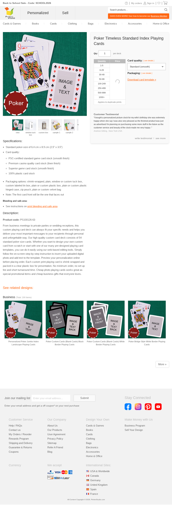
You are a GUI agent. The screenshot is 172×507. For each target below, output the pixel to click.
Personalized (38, 13)
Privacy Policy (55, 438)
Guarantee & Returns (20, 447)
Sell (65, 13)
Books (89, 429)
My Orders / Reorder (20, 434)
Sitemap (51, 443)
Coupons (14, 451)
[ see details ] (148, 61)
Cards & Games (95, 425)
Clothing (90, 438)
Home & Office (94, 456)
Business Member (159, 16)
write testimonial (143, 138)
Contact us (15, 429)
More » (162, 364)
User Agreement (56, 434)
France (94, 493)
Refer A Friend (55, 447)
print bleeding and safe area (42, 206)
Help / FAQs (15, 425)
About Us (52, 425)
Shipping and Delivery (21, 443)
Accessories (93, 451)
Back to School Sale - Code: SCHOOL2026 (27, 3)
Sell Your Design (134, 429)
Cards (89, 434)
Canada (94, 475)
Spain (93, 489)
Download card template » (141, 79)
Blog (49, 451)
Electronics (92, 447)
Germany (95, 480)
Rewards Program (19, 438)
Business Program (135, 425)
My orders (136, 3)
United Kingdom (99, 484)
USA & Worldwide (100, 471)
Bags (89, 443)
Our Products (54, 429)
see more (161, 138)
